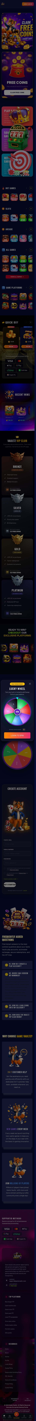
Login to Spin (17, 735)
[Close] (29, 683)
